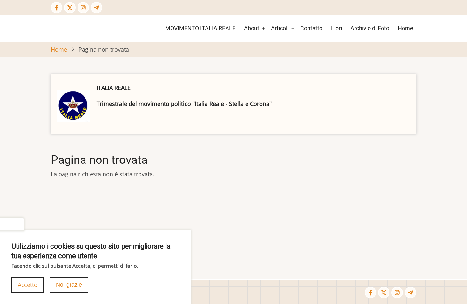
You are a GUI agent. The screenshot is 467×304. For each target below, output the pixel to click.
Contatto (311, 28)
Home (405, 28)
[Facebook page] (56, 7)
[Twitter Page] (70, 7)
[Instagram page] (83, 7)
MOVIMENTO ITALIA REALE (200, 28)
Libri (336, 28)
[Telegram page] (96, 7)
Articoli (279, 28)
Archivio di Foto (369, 28)
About (251, 28)
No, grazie (69, 284)
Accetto (27, 284)
